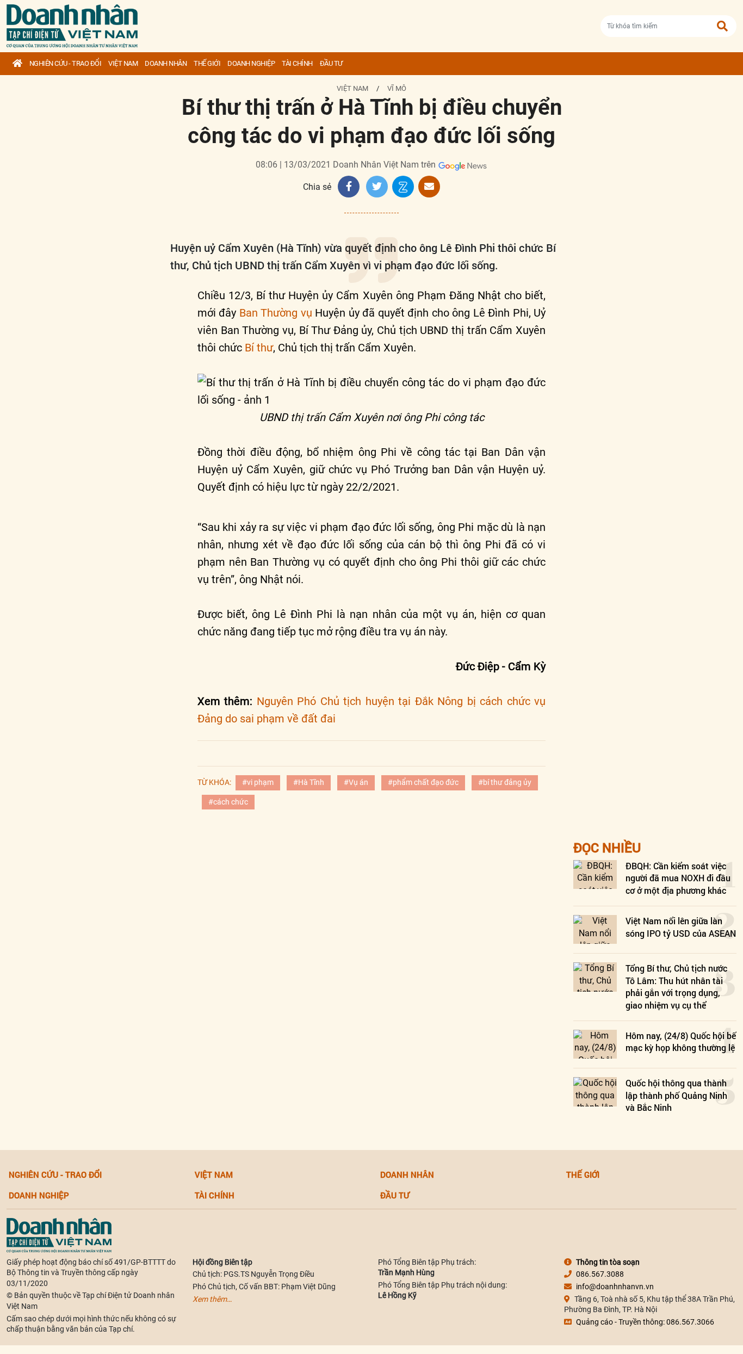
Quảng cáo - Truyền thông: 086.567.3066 (645, 1322)
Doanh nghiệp (251, 63)
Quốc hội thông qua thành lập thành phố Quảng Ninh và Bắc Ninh (676, 1095)
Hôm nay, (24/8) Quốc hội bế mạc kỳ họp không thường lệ (681, 1041)
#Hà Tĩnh (308, 782)
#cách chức (228, 801)
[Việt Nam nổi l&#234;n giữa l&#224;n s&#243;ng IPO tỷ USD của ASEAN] (595, 929)
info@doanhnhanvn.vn (615, 1286)
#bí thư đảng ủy (504, 782)
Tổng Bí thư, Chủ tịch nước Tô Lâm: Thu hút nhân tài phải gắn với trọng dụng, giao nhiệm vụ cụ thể (676, 986)
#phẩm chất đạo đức (423, 782)
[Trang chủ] (17, 63)
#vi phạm (258, 782)
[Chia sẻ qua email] (429, 186)
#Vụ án (356, 782)
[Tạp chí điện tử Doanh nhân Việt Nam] (72, 23)
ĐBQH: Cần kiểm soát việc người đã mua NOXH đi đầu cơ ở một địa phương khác (678, 878)
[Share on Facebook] (349, 186)
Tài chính (297, 63)
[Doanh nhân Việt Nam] (59, 1234)
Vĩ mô (396, 88)
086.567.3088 (600, 1274)
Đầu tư (331, 63)
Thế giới (207, 63)
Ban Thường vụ (275, 312)
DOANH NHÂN (166, 63)
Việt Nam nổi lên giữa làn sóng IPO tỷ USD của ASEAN (681, 926)
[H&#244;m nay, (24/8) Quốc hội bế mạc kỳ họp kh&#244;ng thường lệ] (595, 1044)
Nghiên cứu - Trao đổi (65, 63)
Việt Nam (123, 63)
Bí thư (259, 347)
